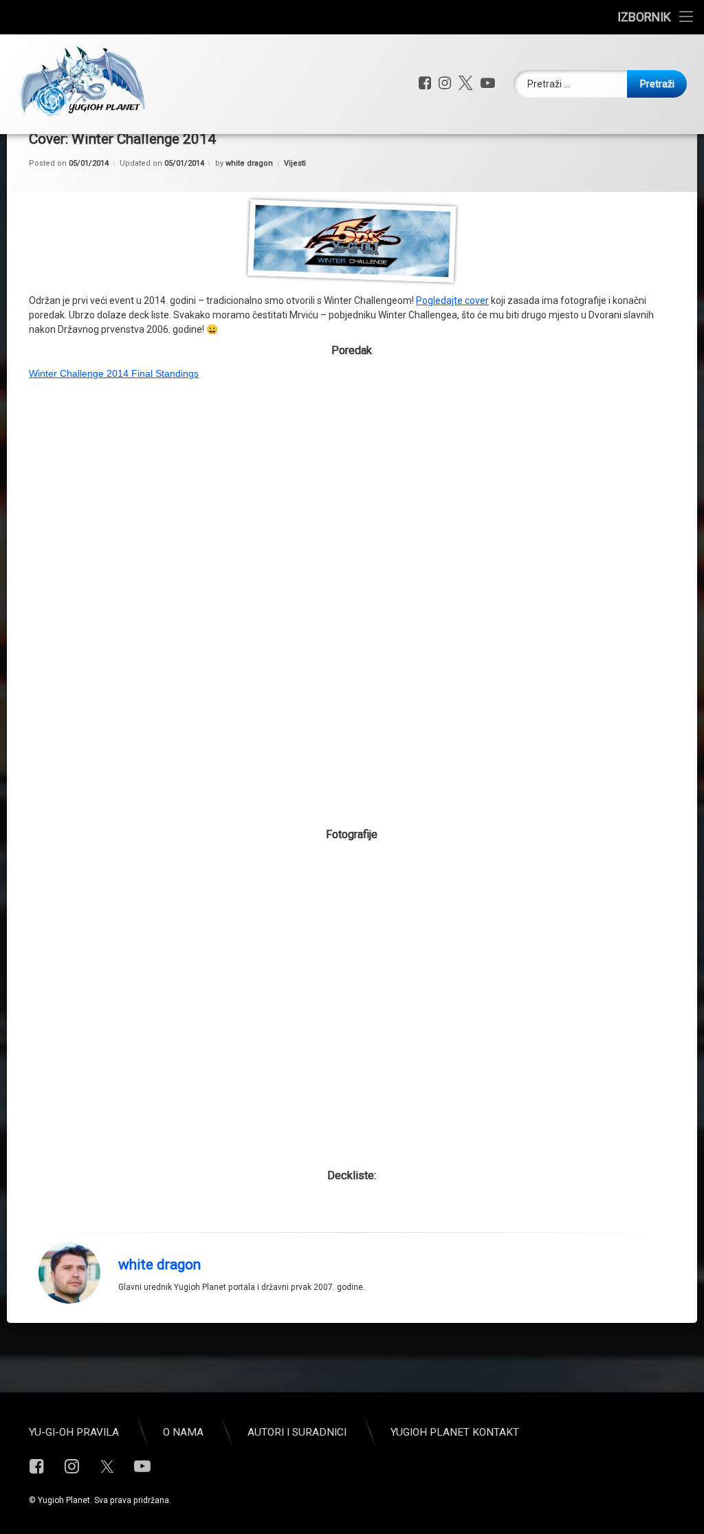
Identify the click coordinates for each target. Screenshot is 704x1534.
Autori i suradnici (297, 1432)
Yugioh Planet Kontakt (454, 1432)
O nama (183, 1432)
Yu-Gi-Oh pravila (74, 1432)
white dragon (249, 163)
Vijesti (295, 163)
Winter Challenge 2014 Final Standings (114, 373)
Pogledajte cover (452, 300)
